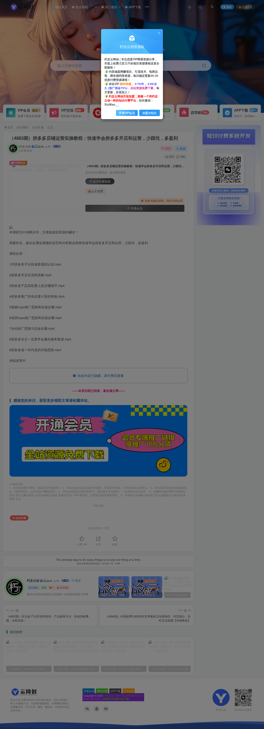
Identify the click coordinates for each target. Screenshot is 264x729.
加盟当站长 (149, 113)
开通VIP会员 (127, 113)
